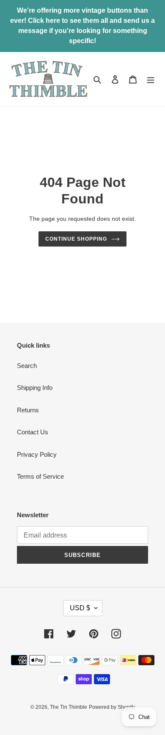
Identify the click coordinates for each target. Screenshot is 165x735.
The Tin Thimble (68, 707)
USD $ (80, 608)
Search (27, 365)
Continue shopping (76, 239)
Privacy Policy (37, 454)
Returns (28, 410)
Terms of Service (40, 476)
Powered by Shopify (112, 707)
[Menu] (151, 79)
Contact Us (32, 432)
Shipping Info (34, 387)
